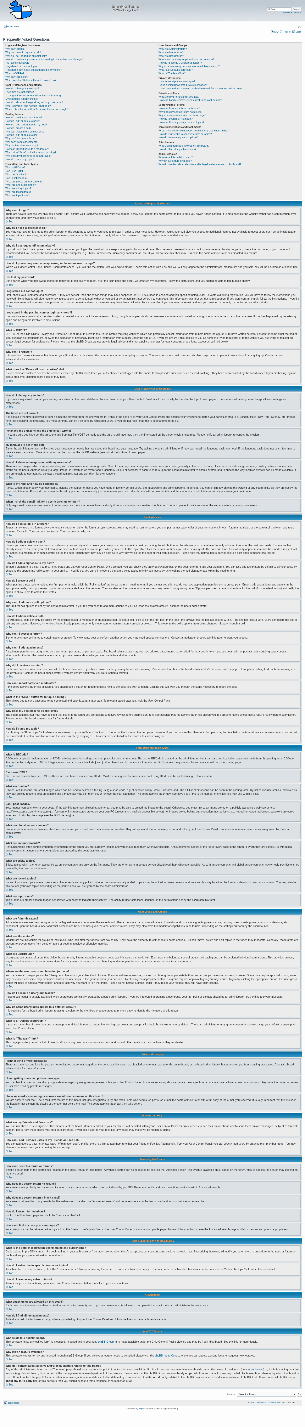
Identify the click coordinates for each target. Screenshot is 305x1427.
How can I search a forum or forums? (179, 108)
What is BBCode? (15, 167)
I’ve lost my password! (17, 62)
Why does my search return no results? (180, 112)
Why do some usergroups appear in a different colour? (189, 66)
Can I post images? (16, 178)
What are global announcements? (24, 181)
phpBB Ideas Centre (167, 1355)
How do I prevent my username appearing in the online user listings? (44, 59)
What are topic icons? (17, 195)
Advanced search (292, 12)
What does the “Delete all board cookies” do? (30, 80)
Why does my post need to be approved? (28, 155)
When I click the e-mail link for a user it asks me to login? (37, 109)
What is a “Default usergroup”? (176, 69)
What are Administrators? (173, 48)
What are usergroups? (171, 56)
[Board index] (20, 10)
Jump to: (231, 1394)
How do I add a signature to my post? (26, 124)
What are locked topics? (18, 192)
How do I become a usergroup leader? (180, 62)
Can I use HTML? (15, 171)
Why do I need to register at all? (23, 52)
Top (11, 221)
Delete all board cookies (269, 1402)
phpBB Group (106, 1341)
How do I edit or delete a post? (22, 121)
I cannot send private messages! (177, 81)
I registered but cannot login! (21, 66)
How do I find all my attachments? (177, 149)
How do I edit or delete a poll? (22, 135)
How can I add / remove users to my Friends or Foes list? (190, 100)
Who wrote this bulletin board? (176, 157)
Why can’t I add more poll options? (24, 131)
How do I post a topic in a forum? (23, 117)
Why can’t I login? (15, 48)
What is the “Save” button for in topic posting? (30, 152)
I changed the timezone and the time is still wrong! (33, 95)
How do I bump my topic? (19, 159)
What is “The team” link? (172, 73)
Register (287, 31)
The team (250, 1402)
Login (298, 31)
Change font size (299, 26)
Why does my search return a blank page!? (183, 115)
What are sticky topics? (18, 188)
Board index (13, 26)
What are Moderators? (171, 52)
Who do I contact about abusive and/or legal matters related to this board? (200, 164)
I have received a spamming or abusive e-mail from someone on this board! (201, 88)
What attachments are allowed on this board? (184, 145)
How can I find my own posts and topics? (181, 122)
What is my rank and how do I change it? (28, 105)
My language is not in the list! (21, 98)
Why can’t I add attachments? (21, 142)
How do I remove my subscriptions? (179, 137)
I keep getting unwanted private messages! (183, 85)
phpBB (142, 1409)
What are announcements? (20, 184)
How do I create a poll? (18, 128)
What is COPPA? (14, 73)
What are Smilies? (15, 174)
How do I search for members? (176, 118)
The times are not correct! (19, 92)
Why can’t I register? (16, 76)
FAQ (276, 31)
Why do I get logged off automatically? (26, 56)
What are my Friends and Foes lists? (179, 96)
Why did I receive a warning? (21, 145)
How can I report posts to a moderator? (27, 149)
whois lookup (255, 1369)
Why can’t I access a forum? (21, 138)
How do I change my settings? (22, 88)
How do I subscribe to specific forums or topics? (185, 134)
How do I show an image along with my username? (34, 102)
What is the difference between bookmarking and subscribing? (194, 130)
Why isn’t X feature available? (175, 160)
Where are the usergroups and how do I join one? (186, 59)
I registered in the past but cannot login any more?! (33, 69)
